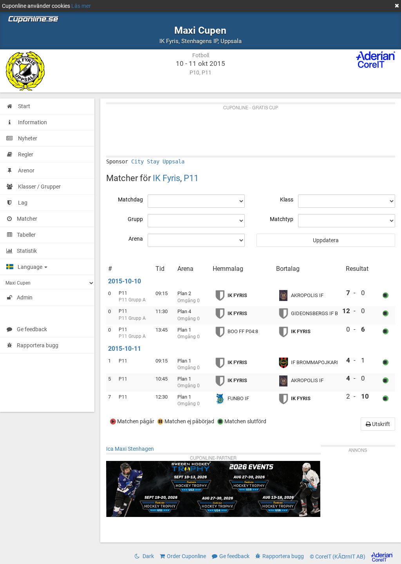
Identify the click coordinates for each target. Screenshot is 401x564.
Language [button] (30, 267)
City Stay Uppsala (157, 161)
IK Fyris (166, 178)
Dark (147, 556)
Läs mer (81, 6)
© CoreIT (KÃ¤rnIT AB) (338, 557)
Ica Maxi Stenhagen (130, 449)
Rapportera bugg (37, 345)
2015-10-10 (124, 281)
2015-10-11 (124, 348)
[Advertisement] (250, 128)
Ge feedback (32, 329)
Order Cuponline (186, 556)
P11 (191, 178)
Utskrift (380, 424)
